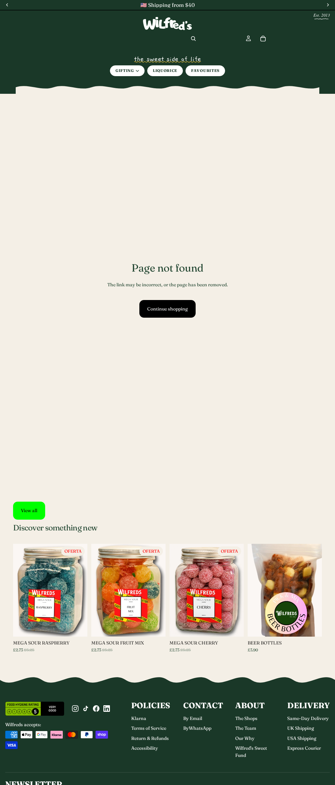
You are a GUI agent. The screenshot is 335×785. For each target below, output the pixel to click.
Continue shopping (167, 309)
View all (29, 510)
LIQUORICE (165, 70)
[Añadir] (233, 626)
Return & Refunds (150, 738)
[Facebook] (96, 708)
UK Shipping (300, 728)
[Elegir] (77, 626)
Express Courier (304, 748)
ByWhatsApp (197, 728)
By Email (192, 718)
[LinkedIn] (106, 708)
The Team (245, 728)
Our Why (245, 738)
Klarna (138, 718)
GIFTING (124, 70)
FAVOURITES (205, 70)
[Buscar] (193, 38)
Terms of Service (148, 728)
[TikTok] (85, 708)
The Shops (246, 718)
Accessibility (144, 748)
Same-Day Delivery (308, 718)
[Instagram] (75, 708)
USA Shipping (301, 738)
